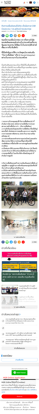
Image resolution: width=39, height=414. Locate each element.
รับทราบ (19, 396)
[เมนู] (1, 2)
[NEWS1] (30, 3)
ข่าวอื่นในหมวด (19, 348)
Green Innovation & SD (15, 21)
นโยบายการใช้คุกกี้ (27, 402)
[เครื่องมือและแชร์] (38, 2)
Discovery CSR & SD (30, 21)
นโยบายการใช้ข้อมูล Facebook (12, 407)
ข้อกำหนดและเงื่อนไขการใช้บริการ (20, 405)
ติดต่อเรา (33, 407)
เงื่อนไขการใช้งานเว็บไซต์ (17, 390)
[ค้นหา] (27, 2)
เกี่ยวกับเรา (26, 407)
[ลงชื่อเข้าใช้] (34, 3)
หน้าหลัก (4, 21)
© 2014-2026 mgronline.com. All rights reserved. (19, 409)
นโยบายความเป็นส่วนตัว (13, 402)
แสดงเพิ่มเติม (20, 237)
